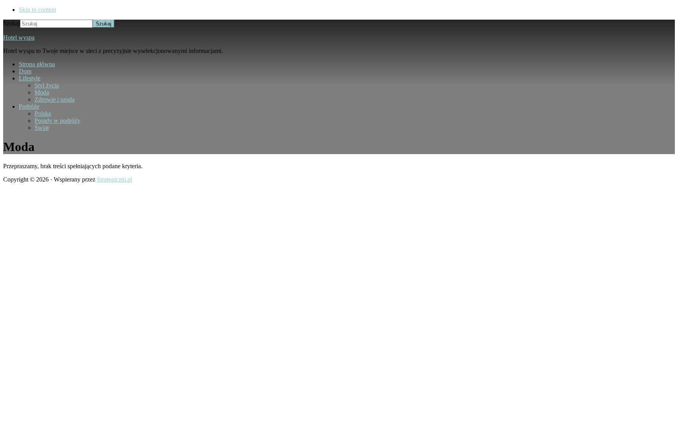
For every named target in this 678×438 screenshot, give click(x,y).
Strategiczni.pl (114, 179)
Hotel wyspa (19, 37)
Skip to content (37, 9)
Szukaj (11, 23)
